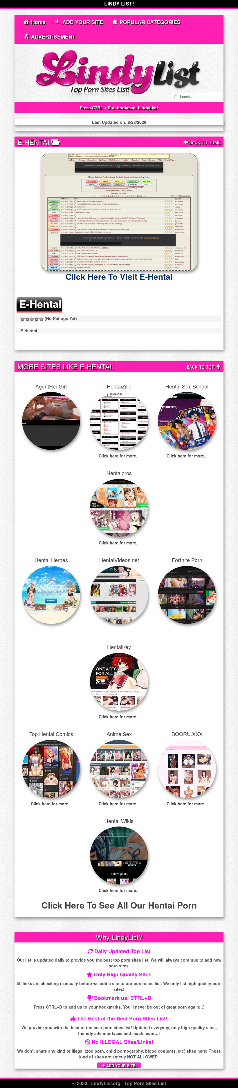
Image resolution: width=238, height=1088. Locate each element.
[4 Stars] (36, 319)
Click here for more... (119, 456)
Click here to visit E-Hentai (119, 276)
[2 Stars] (27, 319)
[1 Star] (22, 319)
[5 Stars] (41, 319)
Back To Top (201, 367)
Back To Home (204, 142)
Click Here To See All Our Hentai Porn (119, 905)
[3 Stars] (32, 319)
